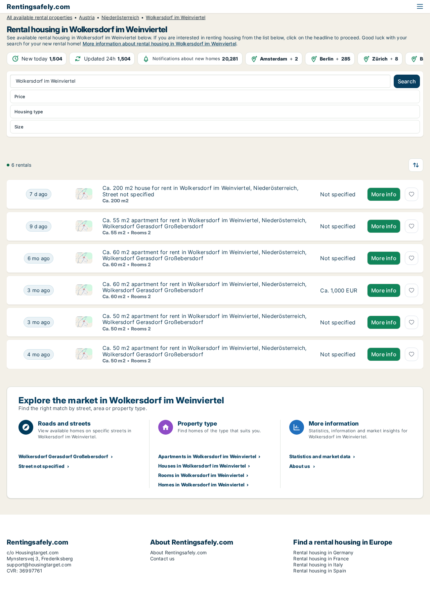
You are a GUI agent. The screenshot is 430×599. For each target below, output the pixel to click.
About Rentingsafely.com (178, 552)
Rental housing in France (321, 558)
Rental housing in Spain (319, 570)
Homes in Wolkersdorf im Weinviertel (201, 484)
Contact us (162, 558)
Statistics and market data (319, 456)
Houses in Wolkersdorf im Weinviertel (202, 466)
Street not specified (41, 466)
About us (299, 466)
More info (383, 194)
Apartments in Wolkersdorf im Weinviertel (207, 456)
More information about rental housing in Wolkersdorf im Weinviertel (159, 43)
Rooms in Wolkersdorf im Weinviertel (201, 475)
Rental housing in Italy (318, 564)
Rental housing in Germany (323, 552)
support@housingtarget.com (39, 564)
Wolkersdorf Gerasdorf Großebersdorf (63, 456)
